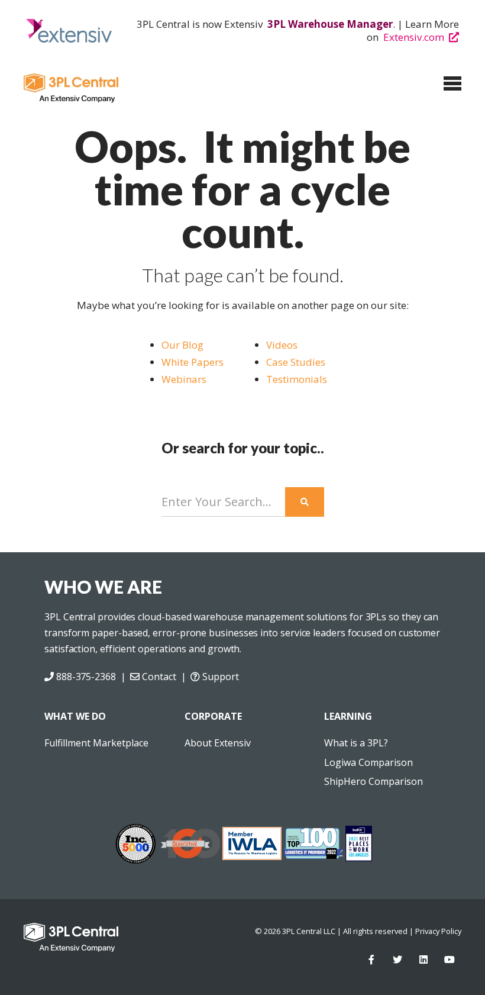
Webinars (183, 379)
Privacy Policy (438, 931)
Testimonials (296, 379)
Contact (158, 676)
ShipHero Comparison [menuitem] (373, 781)
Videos (282, 345)
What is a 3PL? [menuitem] (356, 742)
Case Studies (297, 362)
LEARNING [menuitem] (348, 716)
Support (219, 676)
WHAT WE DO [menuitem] (75, 716)
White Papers (192, 362)
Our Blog (182, 345)
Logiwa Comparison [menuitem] (368, 762)
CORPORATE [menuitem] (213, 716)
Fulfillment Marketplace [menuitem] (96, 742)
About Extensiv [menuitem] (218, 742)
